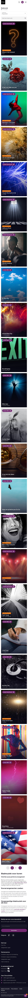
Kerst (25, 882)
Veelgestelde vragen (5, 947)
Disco (21, 882)
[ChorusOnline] (3, 2)
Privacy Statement (14, 988)
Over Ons (3, 945)
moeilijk (3, 911)
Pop (16, 882)
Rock (18, 882)
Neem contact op (5, 961)
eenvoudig (16, 909)
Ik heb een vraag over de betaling (8, 956)
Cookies (20, 988)
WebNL (4, 992)
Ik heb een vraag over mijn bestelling (9, 954)
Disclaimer (3, 990)
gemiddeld (22, 909)
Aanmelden (14, 930)
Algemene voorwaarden (5, 988)
